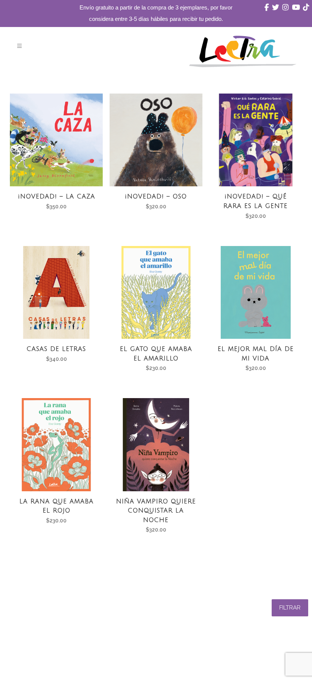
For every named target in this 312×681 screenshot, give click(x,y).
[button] (290, 607)
